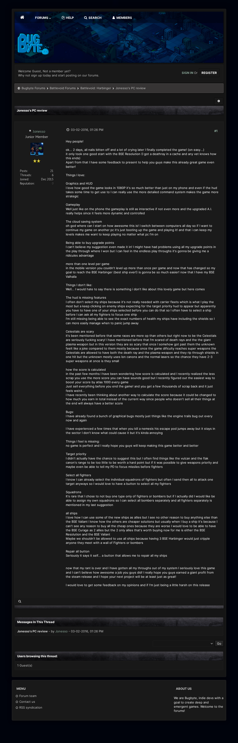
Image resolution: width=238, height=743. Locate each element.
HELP (69, 18)
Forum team (27, 696)
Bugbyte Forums (33, 88)
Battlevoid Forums (63, 88)
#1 (216, 131)
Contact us (26, 701)
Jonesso (39, 131)
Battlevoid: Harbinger (95, 88)
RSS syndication (30, 707)
